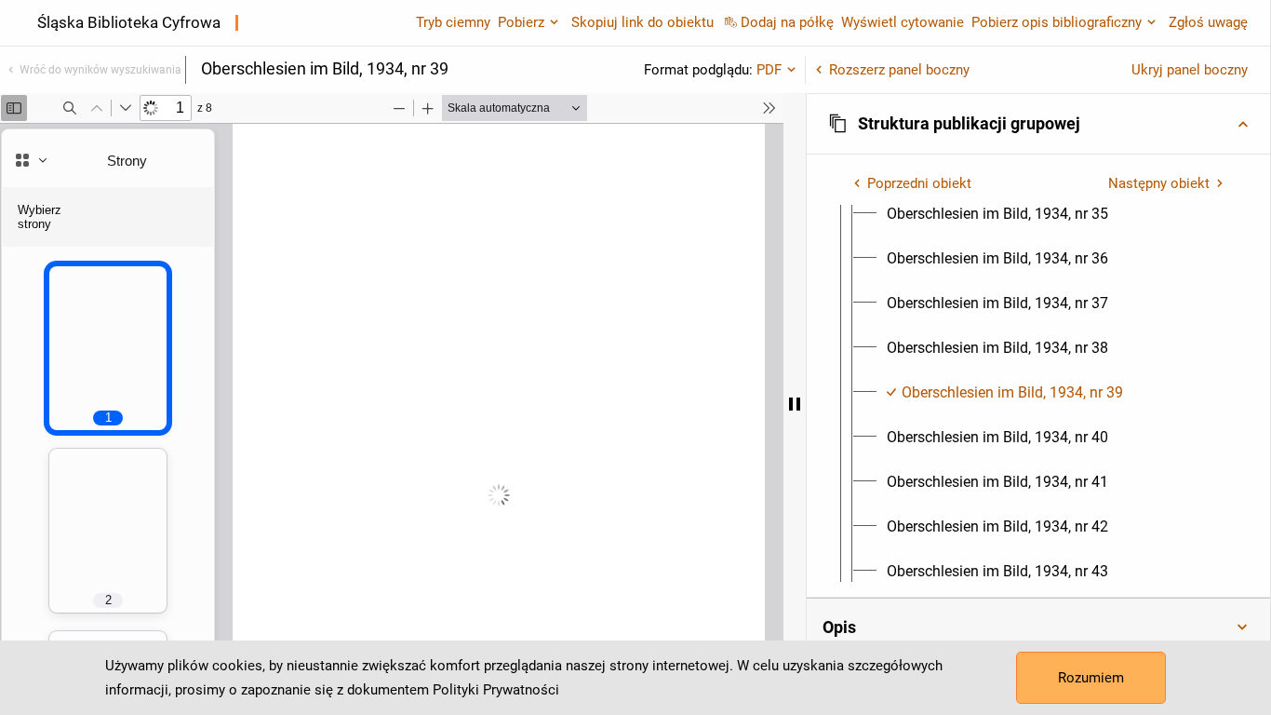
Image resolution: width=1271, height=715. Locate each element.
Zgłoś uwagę (1208, 22)
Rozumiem (1091, 677)
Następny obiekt (1159, 183)
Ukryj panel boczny (1189, 69)
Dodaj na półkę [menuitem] (787, 22)
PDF (769, 69)
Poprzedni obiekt (919, 183)
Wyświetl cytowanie (902, 22)
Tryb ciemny (453, 22)
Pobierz (521, 22)
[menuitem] (997, 214)
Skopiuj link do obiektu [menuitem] (642, 22)
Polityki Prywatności (496, 689)
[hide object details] (794, 404)
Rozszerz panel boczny (899, 69)
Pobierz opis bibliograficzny (1056, 22)
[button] (1038, 124)
